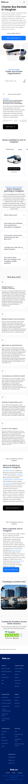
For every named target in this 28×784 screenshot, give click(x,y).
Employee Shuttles (5, 706)
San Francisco (5, 743)
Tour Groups (17, 683)
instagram (20, 772)
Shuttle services (5, 694)
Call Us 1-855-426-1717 (13, 33)
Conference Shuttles (19, 668)
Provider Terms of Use (20, 775)
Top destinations (6, 728)
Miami (3, 734)
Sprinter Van (17, 703)
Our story (3, 674)
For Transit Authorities (6, 700)
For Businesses (5, 697)
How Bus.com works (6, 668)
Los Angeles (4, 731)
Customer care (11, 754)
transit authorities (7, 483)
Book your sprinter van (11, 569)
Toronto (3, 746)
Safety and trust (5, 677)
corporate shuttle (18, 479)
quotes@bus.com (12, 757)
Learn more (10, 127)
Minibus (16, 700)
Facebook (7, 772)
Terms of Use (11, 775)
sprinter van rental (19, 561)
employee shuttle (7, 479)
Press (3, 680)
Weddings (17, 686)
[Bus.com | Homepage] (5, 2)
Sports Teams (18, 680)
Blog (2, 683)
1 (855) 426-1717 (11, 763)
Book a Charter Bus (14, 169)
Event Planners (18, 671)
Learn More (14, 172)
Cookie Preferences (14, 777)
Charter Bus (17, 697)
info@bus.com (11, 760)
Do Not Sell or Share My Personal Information (14, 779)
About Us (4, 665)
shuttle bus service (9, 470)
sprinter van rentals (16, 550)
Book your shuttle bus (13, 508)
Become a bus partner (6, 671)
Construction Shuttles (6, 703)
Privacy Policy (5, 775)
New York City (4, 740)
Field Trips (17, 677)
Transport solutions (19, 665)
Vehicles (17, 694)
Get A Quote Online (13, 38)
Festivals (17, 674)
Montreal (3, 737)
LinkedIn (13, 772)
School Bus (17, 706)
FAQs (16, 731)
